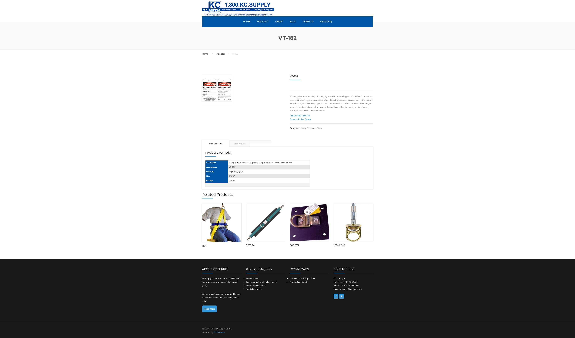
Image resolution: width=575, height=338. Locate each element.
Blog (293, 21)
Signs (319, 128)
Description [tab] (215, 143)
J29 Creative (219, 332)
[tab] (260, 142)
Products (220, 54)
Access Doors (252, 278)
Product (262, 21)
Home (246, 21)
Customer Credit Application (302, 278)
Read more (222, 222)
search (325, 21)
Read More (209, 309)
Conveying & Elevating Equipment (261, 282)
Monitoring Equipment (256, 285)
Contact (308, 21)
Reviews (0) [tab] (239, 144)
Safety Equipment (308, 128)
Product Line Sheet (298, 282)
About (279, 21)
